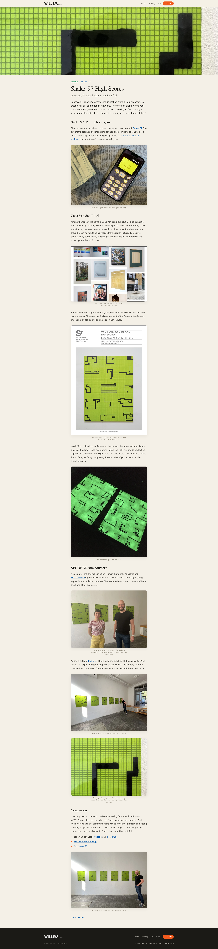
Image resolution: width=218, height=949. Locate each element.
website (98, 837)
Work (143, 3)
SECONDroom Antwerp (85, 841)
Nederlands (169, 943)
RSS (150, 943)
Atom (155, 943)
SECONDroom (78, 577)
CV (159, 3)
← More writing (77, 917)
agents (161, 943)
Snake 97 (137, 128)
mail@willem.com (141, 943)
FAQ (158, 936)
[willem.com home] (53, 3)
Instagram (111, 837)
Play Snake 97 (81, 846)
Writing (152, 3)
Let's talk (168, 3)
